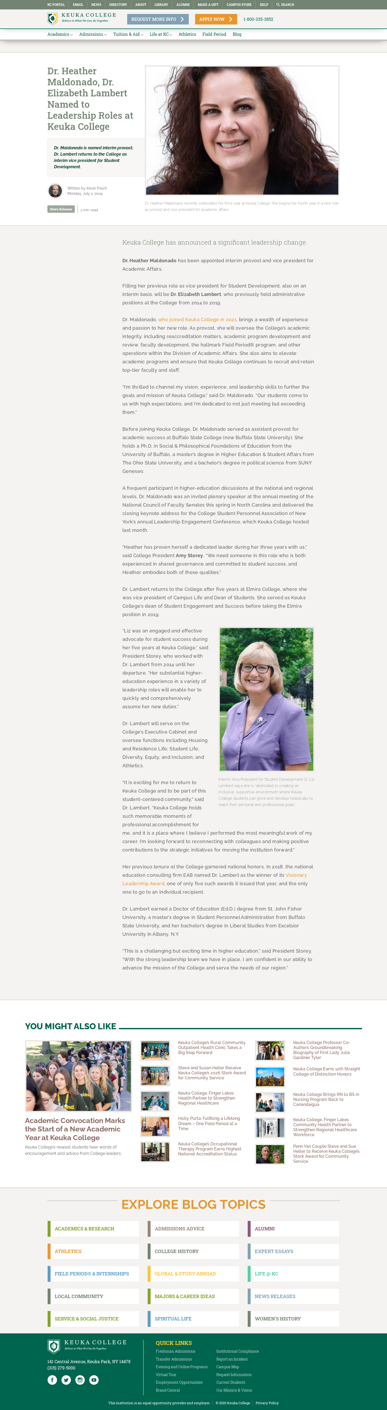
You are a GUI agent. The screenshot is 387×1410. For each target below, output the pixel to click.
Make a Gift (208, 4)
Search (287, 4)
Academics (58, 34)
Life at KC (159, 34)
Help (264, 4)
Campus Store (239, 4)
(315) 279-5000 (61, 1368)
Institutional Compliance (237, 1351)
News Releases (61, 209)
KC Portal (56, 4)
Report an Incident (232, 1359)
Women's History (278, 1318)
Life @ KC (266, 1273)
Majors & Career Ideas (185, 1296)
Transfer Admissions (174, 1359)
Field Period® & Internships (92, 1273)
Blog (237, 34)
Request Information (234, 1374)
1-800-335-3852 (258, 19)
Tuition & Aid (126, 34)
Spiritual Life (173, 1318)
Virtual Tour (166, 1374)
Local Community (79, 1296)
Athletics (187, 34)
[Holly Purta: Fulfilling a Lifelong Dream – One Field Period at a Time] (155, 1126)
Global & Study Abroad (185, 1273)
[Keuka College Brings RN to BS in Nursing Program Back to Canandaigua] (270, 1102)
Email (78, 4)
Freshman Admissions (175, 1351)
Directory (118, 4)
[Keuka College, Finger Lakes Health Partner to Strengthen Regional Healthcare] (155, 1101)
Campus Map (227, 1366)
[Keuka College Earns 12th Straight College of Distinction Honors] (270, 1076)
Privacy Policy (267, 1403)
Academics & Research (84, 1228)
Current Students (230, 1382)
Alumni (183, 4)
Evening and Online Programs (182, 1366)
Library (161, 4)
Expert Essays (274, 1251)
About (140, 4)
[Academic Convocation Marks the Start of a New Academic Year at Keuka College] (78, 1076)
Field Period (214, 34)
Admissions (91, 34)
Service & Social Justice (87, 1318)
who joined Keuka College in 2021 (197, 319)
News (96, 4)
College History (177, 1251)
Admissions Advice (180, 1228)
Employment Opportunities (179, 1382)
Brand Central (168, 1390)
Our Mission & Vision (234, 1390)
